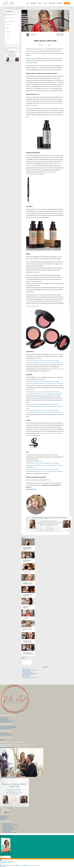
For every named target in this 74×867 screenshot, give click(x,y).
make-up (44, 48)
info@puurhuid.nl (6, 812)
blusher (53, 396)
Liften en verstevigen (4, 718)
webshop (38, 67)
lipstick (44, 381)
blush (57, 256)
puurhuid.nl (34, 35)
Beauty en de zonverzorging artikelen (29, 670)
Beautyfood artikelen (26, 671)
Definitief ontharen (3, 733)
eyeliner (44, 469)
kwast (34, 88)
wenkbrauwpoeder (30, 174)
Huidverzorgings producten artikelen (29, 673)
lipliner (36, 398)
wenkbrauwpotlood (51, 172)
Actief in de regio (3, 818)
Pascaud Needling (3, 719)
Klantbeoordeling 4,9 (4, 816)
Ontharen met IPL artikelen (27, 674)
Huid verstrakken (3, 717)
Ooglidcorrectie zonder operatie (6, 720)
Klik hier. (35, 489)
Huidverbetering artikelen (27, 672)
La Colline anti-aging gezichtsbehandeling (8, 726)
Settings (14, 865)
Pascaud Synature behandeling (6, 735)
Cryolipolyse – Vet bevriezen (6, 734)
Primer (38, 94)
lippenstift (38, 377)
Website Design (20, 865)
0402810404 (6, 811)
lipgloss (55, 377)
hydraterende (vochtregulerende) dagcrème (50, 103)
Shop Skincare (3, 819)
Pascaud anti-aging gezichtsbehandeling (8, 727)
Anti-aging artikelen (26, 669)
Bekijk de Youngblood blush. (32, 306)
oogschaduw (53, 354)
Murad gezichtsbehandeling (5, 728)
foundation (59, 82)
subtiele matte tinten (57, 368)
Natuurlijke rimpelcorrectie (5, 721)
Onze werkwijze (3, 817)
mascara (48, 370)
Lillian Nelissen (34, 34)
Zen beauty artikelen (26, 675)
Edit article (3, 865)
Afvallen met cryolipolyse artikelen (29, 677)
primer (30, 105)
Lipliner (44, 410)
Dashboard (9, 865)
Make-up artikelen (26, 676)
